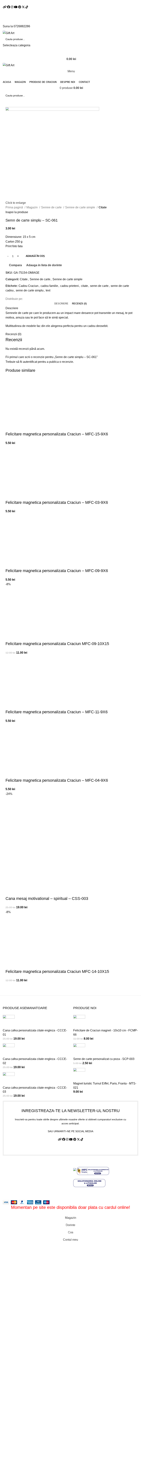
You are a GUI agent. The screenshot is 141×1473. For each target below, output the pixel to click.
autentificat (30, 361)
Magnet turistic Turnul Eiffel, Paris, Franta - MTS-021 (104, 1085)
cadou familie (49, 285)
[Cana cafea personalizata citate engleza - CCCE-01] (9, 1021)
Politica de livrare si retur (19, 1179)
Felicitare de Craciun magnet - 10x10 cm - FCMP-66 (105, 1032)
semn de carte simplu (30, 290)
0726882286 (22, 26)
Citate (103, 207)
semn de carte (99, 285)
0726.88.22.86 (41, 2)
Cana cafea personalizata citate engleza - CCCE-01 (35, 1032)
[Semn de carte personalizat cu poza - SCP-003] (79, 1050)
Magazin (32, 207)
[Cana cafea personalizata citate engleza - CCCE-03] (9, 1078)
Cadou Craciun (28, 285)
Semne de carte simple (80, 207)
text (48, 290)
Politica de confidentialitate (20, 1172)
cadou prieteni (69, 285)
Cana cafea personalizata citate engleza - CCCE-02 (35, 1061)
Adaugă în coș (35, 256)
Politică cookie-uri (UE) (18, 1185)
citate (84, 285)
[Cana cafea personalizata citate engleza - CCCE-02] (9, 1050)
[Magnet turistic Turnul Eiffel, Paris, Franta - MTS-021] (79, 1074)
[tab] (61, 303)
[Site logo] (8, 32)
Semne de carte (51, 207)
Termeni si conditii (14, 1165)
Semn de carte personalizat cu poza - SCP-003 (103, 1058)
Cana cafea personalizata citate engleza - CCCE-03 (35, 1089)
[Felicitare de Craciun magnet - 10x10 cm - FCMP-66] (79, 1021)
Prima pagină (15, 207)
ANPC (7, 1192)
